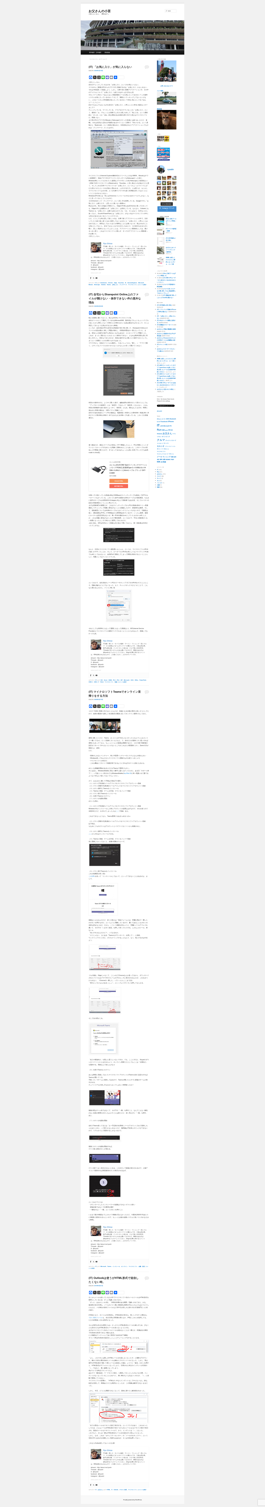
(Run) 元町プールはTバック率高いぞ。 (171, 221)
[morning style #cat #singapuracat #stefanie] (174, 198)
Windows (159, 434)
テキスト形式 (123, 1490)
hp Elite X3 (127, 773)
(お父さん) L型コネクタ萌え (165, 389)
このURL (92, 876)
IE (125, 283)
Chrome (110, 283)
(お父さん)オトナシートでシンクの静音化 (171, 249)
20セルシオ (160, 419)
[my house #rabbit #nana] (164, 193)
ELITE (158, 421)
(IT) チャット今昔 (162, 344)
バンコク (159, 483)
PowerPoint (142, 680)
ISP (122, 680)
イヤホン (159, 436)
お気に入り (115, 284)
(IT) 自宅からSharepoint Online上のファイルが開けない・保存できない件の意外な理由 (115, 298)
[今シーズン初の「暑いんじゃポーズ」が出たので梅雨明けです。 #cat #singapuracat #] (174, 183)
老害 (161, 462)
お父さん (100, 1490)
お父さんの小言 (100, 11)
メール (159, 456)
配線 (164, 462)
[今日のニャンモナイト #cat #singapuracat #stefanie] (159, 178)
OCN (132, 680)
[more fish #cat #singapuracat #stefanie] (169, 193)
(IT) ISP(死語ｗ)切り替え (164, 305)
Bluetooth (173, 419)
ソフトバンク (168, 446)
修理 (175, 457)
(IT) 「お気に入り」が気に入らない (110, 67)
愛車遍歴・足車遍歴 (95, 52)
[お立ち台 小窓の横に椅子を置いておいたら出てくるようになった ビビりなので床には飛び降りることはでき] (174, 193)
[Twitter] (94, 278)
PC (171, 426)
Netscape (97, 284)
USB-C (91, 682)
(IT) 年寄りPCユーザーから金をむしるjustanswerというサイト (166, 280)
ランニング (166, 457)
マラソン (171, 454)
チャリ (159, 478)
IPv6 (118, 680)
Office (136, 680)
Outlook (103, 284)
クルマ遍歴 (160, 91)
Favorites (121, 283)
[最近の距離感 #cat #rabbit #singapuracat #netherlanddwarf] (174, 188)
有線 (116, 682)
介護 (158, 485)
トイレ (173, 446)
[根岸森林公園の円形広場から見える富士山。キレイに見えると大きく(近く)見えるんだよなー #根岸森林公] (159, 183)
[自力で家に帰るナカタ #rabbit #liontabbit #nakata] (164, 198)
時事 (158, 462)
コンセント (160, 443)
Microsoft (141, 283)
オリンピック (166, 436)
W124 (170, 430)
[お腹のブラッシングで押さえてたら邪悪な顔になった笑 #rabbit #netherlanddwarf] (169, 188)
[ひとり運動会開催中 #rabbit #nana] (159, 193)
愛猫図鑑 (107, 52)
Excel (105, 680)
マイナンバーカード (162, 454)
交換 (172, 457)
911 (165, 419)
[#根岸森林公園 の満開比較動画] (174, 178)
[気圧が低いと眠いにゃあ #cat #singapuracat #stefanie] (169, 198)
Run (159, 429)
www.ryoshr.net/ (96, 273)
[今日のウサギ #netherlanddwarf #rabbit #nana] (169, 183)
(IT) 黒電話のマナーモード (165, 325)
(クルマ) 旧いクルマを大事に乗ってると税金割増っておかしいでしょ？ (166, 291)
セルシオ (160, 446)
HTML (108, 1490)
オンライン (124, 1266)
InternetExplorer (132, 283)
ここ (117, 811)
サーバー (166, 443)
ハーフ (161, 449)
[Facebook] (91, 278)
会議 (140, 1266)
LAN (161, 426)
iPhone (171, 421)
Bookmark (104, 283)
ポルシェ (166, 449)
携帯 (161, 459)
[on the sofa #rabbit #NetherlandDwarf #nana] (164, 188)
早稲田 (172, 459)
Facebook (164, 421)
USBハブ (96, 682)
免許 (158, 459)
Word (101, 682)
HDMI (110, 680)
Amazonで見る (118, 481)
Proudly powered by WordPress (132, 1500)
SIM (163, 430)
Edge (115, 283)
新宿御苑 (168, 459)
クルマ (161, 440)
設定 (143, 1266)
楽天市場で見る (118, 486)
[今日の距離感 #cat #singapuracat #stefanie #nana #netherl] (169, 178)
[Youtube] (96, 278)
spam (166, 430)
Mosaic (91, 284)
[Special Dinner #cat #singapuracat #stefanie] (159, 188)
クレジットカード (170, 440)
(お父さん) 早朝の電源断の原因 (166, 329)
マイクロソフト (132, 284)
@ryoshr (159, 411)
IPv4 (114, 680)
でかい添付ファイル (96, 1317)
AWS (167, 419)
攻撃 (164, 459)
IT (95, 283)
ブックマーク (123, 284)
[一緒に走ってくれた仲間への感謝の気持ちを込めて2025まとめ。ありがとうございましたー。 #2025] (164, 183)
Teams (109, 284)
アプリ (174, 434)
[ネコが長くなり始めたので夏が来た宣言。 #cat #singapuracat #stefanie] (164, 178)
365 (102, 680)
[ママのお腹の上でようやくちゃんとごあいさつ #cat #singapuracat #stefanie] (159, 198)
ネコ (158, 449)
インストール (116, 1266)
